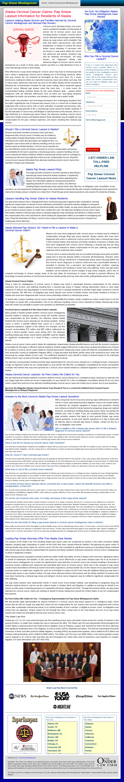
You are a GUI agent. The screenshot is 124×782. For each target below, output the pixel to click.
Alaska (88, 727)
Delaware (89, 747)
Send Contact (93, 150)
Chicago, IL (53, 744)
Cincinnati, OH (54, 747)
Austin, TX (52, 727)
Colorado (89, 741)
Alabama (89, 724)
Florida (88, 751)
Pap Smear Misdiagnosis (19, 3)
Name (88, 93)
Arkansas (89, 734)
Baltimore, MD (54, 730)
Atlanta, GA (53, 724)
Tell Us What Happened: (96, 120)
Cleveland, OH (54, 751)
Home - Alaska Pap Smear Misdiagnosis (60, 3)
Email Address (91, 111)
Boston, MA (53, 737)
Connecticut (90, 744)
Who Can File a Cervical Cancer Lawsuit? (101, 57)
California (89, 737)
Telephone (90, 102)
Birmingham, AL (55, 734)
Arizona (88, 730)
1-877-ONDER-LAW (101, 157)
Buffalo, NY (53, 741)
